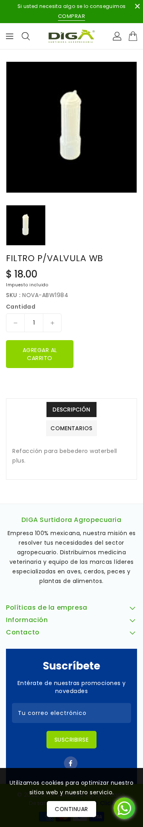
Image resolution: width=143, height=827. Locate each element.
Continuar (71, 809)
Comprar (71, 16)
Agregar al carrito (40, 354)
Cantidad (20, 306)
